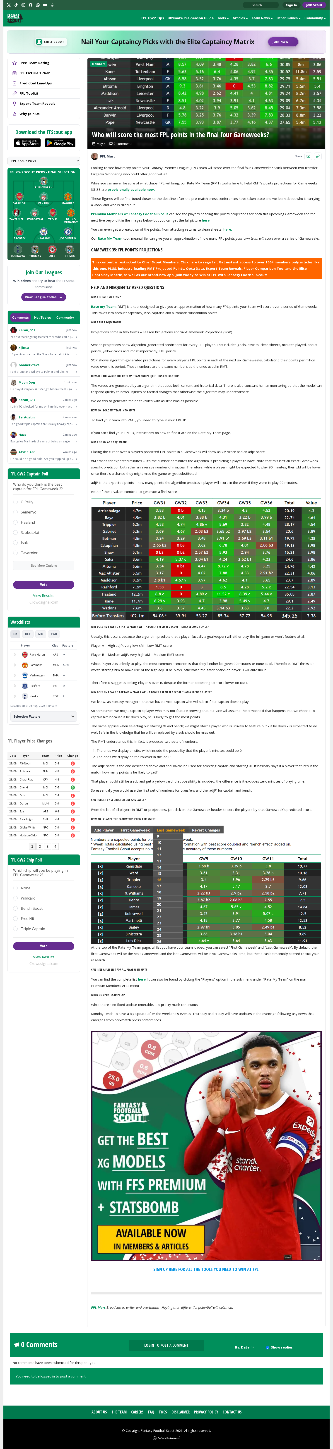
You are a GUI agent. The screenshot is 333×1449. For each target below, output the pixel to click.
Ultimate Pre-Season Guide (191, 18)
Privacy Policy (206, 1412)
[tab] (15, 634)
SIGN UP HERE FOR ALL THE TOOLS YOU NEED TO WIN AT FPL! (206, 1269)
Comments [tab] (20, 317)
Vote (43, 584)
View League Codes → (44, 297)
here (206, 220)
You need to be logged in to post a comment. (51, 1376)
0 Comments (39, 1344)
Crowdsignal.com (43, 602)
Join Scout (314, 5)
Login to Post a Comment (166, 1345)
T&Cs (163, 1412)
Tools (221, 18)
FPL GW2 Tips (152, 18)
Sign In (291, 5)
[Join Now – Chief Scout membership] (166, 41)
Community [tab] (65, 317)
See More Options (44, 565)
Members (99, 64)
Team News (261, 18)
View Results (43, 595)
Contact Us (232, 1412)
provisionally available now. (131, 189)
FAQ (151, 1412)
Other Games (287, 18)
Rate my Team (103, 306)
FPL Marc (98, 1307)
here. (227, 229)
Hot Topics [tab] (42, 317)
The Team (119, 1412)
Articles (239, 18)
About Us (99, 1412)
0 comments (123, 143)
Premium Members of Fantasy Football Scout (129, 214)
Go (248, 5)
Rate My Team (110, 238)
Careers (137, 1412)
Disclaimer (180, 1412)
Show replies (282, 1347)
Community (313, 18)
